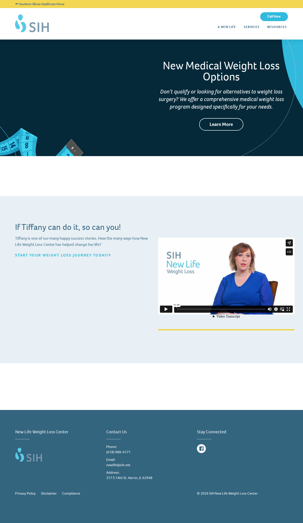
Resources (277, 27)
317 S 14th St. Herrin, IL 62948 (129, 477)
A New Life (227, 27)
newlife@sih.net (118, 465)
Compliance (71, 493)
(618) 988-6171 (118, 452)
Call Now (274, 16)
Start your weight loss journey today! (62, 255)
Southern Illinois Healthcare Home (41, 4)
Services (251, 27)
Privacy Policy (25, 493)
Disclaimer (49, 493)
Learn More (221, 124)
